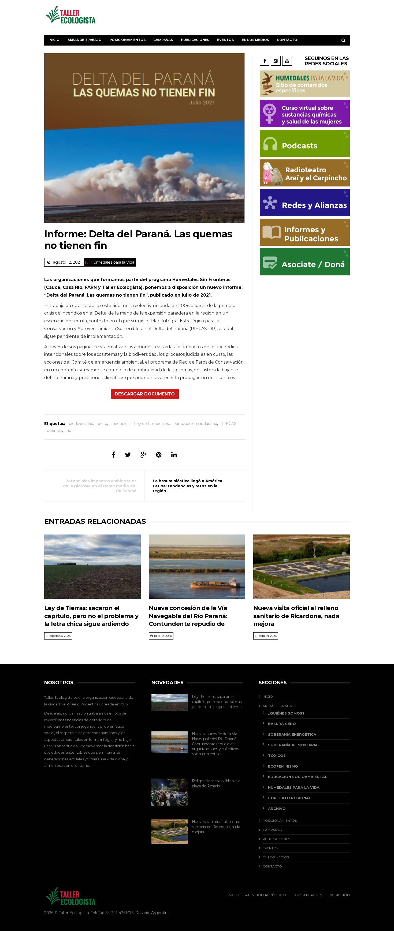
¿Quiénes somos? (286, 713)
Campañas (163, 40)
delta (102, 423)
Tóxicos (277, 755)
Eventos (225, 40)
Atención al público (265, 895)
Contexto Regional (289, 798)
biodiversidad (81, 423)
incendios (120, 423)
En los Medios (255, 40)
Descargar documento (145, 394)
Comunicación (307, 895)
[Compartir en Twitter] (127, 454)
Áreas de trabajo (85, 40)
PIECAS (229, 423)
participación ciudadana (195, 423)
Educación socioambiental (297, 777)
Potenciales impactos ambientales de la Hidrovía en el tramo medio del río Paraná (99, 485)
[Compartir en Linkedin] (174, 454)
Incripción (339, 895)
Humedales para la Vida (112, 262)
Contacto (287, 40)
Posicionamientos (128, 40)
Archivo (277, 808)
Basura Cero (282, 723)
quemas (54, 430)
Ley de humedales (151, 423)
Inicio (54, 40)
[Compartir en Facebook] (113, 454)
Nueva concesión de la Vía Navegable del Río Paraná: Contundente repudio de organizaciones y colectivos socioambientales (190, 623)
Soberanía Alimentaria (293, 745)
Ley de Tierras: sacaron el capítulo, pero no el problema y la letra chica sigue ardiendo (91, 615)
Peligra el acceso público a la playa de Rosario (216, 783)
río (69, 430)
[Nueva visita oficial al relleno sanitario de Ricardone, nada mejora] (301, 566)
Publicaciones (195, 40)
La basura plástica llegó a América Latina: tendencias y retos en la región (187, 485)
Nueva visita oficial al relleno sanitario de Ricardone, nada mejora (296, 615)
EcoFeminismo (283, 766)
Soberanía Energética (292, 734)
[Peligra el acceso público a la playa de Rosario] (169, 792)
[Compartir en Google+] (143, 454)
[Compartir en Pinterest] (158, 454)
